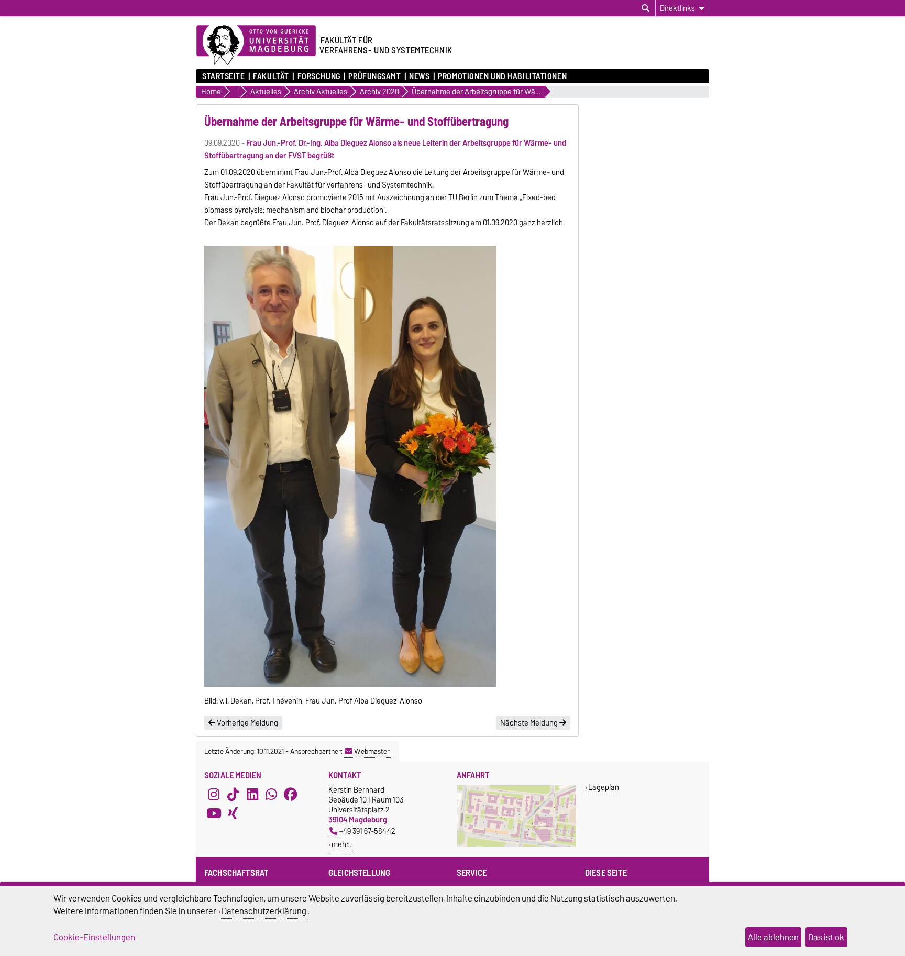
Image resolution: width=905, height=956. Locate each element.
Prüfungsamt (374, 76)
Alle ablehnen (773, 937)
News (419, 76)
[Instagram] (213, 794)
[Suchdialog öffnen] (645, 8)
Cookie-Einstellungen (94, 937)
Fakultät (271, 76)
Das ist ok (826, 937)
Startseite (223, 76)
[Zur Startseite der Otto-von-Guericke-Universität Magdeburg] (256, 46)
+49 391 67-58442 (367, 831)
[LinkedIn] (252, 794)
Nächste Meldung (529, 723)
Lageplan (603, 787)
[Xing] (233, 813)
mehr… (342, 844)
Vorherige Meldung (246, 723)
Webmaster (372, 751)
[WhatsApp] (271, 794)
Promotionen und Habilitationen (502, 76)
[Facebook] (290, 794)
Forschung (318, 76)
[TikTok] (233, 794)
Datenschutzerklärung (264, 911)
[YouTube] (213, 813)
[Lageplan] (517, 844)
